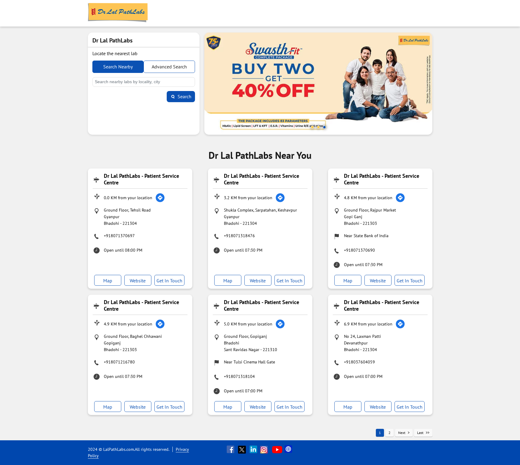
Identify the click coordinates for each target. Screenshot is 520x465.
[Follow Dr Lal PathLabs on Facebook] (231, 449)
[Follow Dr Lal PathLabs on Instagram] (265, 449)
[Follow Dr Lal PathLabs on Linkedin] (254, 449)
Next (401, 432)
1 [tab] (312, 127)
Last (420, 432)
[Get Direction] (160, 198)
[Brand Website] (289, 449)
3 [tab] (324, 127)
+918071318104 (239, 376)
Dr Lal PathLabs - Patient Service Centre (141, 179)
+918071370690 (359, 250)
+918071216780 (119, 362)
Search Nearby (118, 67)
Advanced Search (169, 67)
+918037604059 (359, 362)
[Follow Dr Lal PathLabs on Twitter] (242, 449)
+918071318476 (239, 235)
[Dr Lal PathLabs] (118, 13)
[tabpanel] (318, 84)
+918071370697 (119, 235)
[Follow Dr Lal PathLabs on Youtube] (277, 449)
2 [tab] (318, 127)
